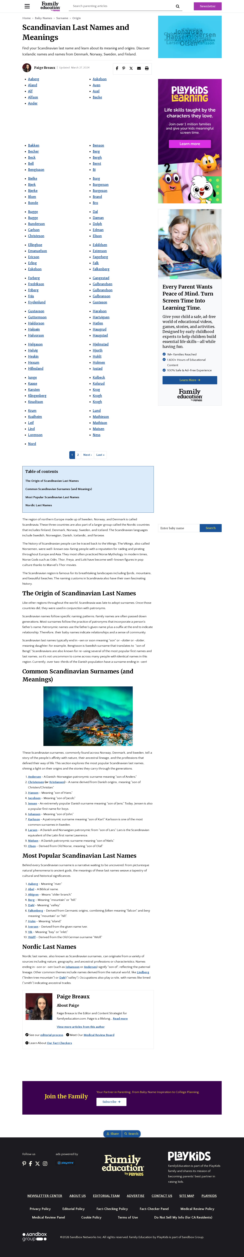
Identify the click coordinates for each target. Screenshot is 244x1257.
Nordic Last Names (38, 505)
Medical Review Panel (48, 1217)
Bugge (33, 212)
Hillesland (35, 369)
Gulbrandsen (102, 284)
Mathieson (101, 417)
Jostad (98, 369)
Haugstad (100, 335)
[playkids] (190, 141)
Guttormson (37, 317)
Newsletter (208, 6)
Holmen (99, 363)
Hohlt (97, 356)
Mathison (100, 423)
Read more (120, 1018)
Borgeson (100, 191)
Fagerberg (100, 257)
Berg (96, 151)
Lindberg (143, 972)
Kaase (32, 384)
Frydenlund (37, 302)
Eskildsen (100, 245)
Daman (98, 218)
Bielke (32, 179)
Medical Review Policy (197, 1209)
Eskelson (35, 269)
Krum (32, 411)
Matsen (98, 429)
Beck (32, 158)
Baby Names (43, 18)
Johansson (72, 967)
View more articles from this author (81, 1027)
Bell (31, 164)
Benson (98, 145)
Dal (95, 212)
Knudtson (35, 402)
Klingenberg (37, 396)
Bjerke (33, 191)
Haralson (100, 311)
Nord (32, 444)
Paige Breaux (73, 996)
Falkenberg (101, 269)
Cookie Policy (91, 1217)
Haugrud (99, 329)
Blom (32, 197)
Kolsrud (99, 384)
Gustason (100, 302)
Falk (96, 263)
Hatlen (98, 323)
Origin (76, 18)
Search (211, 528)
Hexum (33, 363)
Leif (31, 423)
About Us (77, 1196)
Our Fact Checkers (59, 1043)
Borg (96, 179)
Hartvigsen (101, 317)
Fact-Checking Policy (112, 1209)
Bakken (33, 145)
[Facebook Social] (30, 1164)
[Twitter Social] (37, 1164)
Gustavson (36, 311)
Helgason (35, 344)
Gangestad (101, 278)
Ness (96, 435)
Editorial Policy (73, 1209)
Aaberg (33, 79)
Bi (94, 170)
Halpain (34, 329)
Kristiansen (56, 782)
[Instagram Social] (45, 1164)
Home (26, 18)
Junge (32, 377)
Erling (32, 263)
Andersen (90, 967)
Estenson (100, 251)
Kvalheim (35, 417)
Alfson (33, 97)
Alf (30, 91)
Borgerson (101, 185)
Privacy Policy (40, 1209)
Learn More (188, 380)
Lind (31, 429)
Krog (96, 390)
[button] (131, 69)
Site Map (186, 1196)
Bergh (97, 158)
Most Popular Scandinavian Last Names (52, 497)
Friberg (33, 290)
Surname (62, 18)
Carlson (34, 230)
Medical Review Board (99, 1035)
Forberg (34, 278)
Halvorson (36, 335)
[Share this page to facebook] (117, 69)
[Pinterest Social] (24, 1164)
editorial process (51, 1035)
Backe (97, 97)
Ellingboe (35, 245)
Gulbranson (101, 296)
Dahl (62, 977)
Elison (97, 236)
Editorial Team (106, 1196)
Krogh (97, 396)
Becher (33, 151)
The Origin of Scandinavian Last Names (52, 481)
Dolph (97, 224)
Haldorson (36, 323)
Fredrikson (36, 284)
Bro (95, 203)
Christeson (36, 236)
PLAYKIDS (209, 1196)
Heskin (33, 356)
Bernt (97, 164)
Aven (96, 85)
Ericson (33, 257)
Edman (98, 230)
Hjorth (98, 350)
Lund (97, 411)
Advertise (135, 1196)
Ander (33, 103)
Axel (96, 91)
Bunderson (36, 224)
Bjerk (32, 185)
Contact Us (162, 1196)
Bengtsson (36, 170)
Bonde (33, 203)
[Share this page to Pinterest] (123, 69)
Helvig (33, 350)
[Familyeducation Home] (123, 1165)
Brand (97, 197)
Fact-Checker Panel (154, 1209)
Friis (31, 296)
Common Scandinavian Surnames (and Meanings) (58, 489)
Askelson (100, 79)
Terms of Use (128, 1217)
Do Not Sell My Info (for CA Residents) (183, 1217)
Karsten (34, 390)
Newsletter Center (44, 1196)
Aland (32, 85)
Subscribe (110, 1102)
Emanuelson (37, 251)
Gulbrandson (103, 290)
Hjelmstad (101, 344)
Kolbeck (99, 377)
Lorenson (35, 435)
